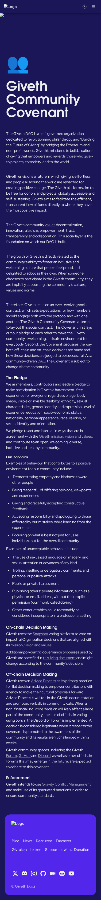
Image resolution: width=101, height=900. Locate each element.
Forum (11, 755)
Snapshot (40, 633)
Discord (44, 755)
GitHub (25, 755)
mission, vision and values (31, 645)
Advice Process (43, 680)
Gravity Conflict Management (66, 784)
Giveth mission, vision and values (65, 436)
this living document (59, 657)
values (50, 224)
